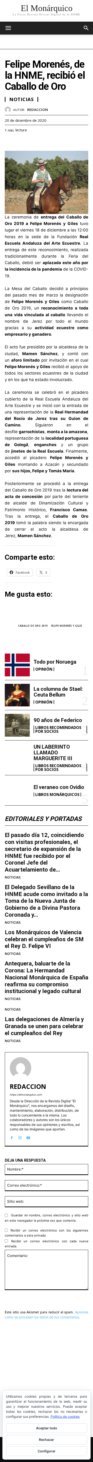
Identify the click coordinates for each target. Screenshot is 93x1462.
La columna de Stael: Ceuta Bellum (58, 692)
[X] (20, 142)
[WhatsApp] (42, 142)
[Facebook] (9, 142)
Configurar (47, 1451)
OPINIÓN (43, 669)
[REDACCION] (9, 110)
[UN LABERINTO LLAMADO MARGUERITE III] (17, 755)
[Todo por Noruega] (17, 665)
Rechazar (46, 1440)
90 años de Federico (58, 720)
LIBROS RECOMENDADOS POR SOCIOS (58, 729)
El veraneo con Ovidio (59, 787)
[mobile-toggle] (8, 28)
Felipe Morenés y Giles (66, 625)
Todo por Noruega (55, 662)
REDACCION (37, 109)
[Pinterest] (31, 142)
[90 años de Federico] (17, 725)
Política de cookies (65, 1416)
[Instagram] (20, 1137)
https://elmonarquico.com (26, 1094)
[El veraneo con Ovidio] (17, 790)
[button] (86, 28)
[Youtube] (28, 1137)
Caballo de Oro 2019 (33, 625)
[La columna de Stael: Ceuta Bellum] (17, 695)
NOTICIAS (13, 877)
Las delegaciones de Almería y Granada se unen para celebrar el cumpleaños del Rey (44, 1026)
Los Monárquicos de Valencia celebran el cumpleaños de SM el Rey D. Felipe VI (44, 939)
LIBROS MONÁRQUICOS (57, 794)
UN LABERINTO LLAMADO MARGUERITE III (53, 752)
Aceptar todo (46, 1428)
